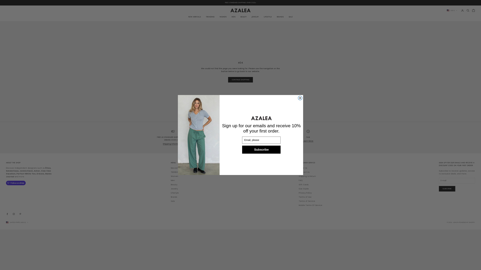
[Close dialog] (300, 98)
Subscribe (261, 149)
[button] (261, 118)
